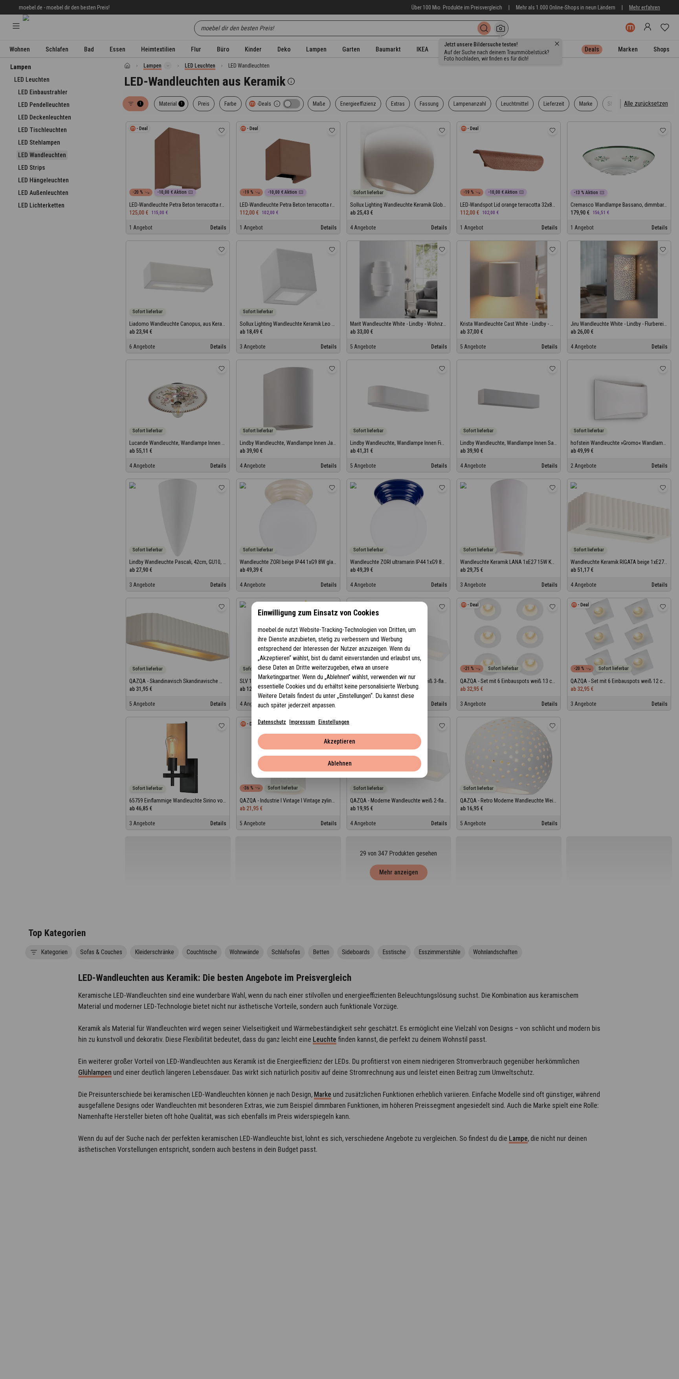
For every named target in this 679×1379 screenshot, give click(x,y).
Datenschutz (272, 722)
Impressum (302, 722)
